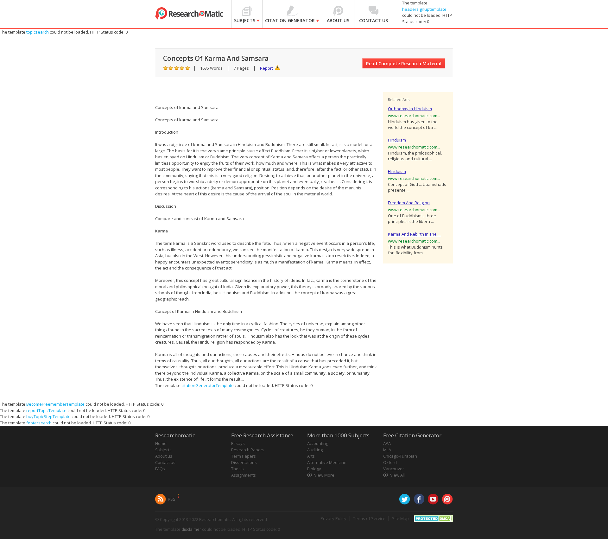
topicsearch (37, 32)
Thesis (237, 469)
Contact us (165, 462)
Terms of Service (369, 518)
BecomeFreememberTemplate (55, 404)
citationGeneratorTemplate (207, 385)
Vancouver (393, 469)
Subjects (163, 450)
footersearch (39, 423)
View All (397, 475)
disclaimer (191, 529)
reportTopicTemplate (46, 410)
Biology (314, 469)
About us (163, 456)
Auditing (315, 450)
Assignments (243, 475)
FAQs (160, 469)
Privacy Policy (333, 518)
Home (161, 443)
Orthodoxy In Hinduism (410, 108)
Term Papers (243, 456)
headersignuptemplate (424, 9)
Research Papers (247, 450)
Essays (238, 443)
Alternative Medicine (326, 462)
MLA (387, 450)
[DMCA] (433, 518)
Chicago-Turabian (400, 456)
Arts (311, 456)
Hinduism (397, 140)
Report (266, 68)
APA (387, 443)
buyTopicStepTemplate (48, 416)
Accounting (317, 443)
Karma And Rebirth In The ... (414, 234)
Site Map (400, 518)
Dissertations (244, 462)
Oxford (390, 462)
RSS (171, 499)
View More (324, 475)
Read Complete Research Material (403, 63)
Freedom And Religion (409, 203)
